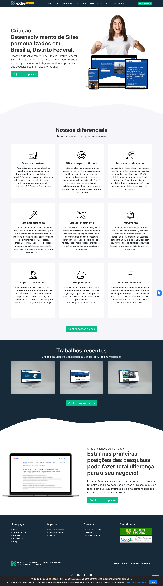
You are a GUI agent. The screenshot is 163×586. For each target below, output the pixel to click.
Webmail (89, 532)
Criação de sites (64, 3)
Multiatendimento (92, 535)
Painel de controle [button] (93, 529)
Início (50, 3)
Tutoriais (52, 535)
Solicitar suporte (56, 532)
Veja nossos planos (24, 74)
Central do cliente (56, 529)
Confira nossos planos (81, 328)
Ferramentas (96, 3)
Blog (108, 3)
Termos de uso (120, 563)
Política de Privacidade (135, 582)
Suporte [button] (118, 3)
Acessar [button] (145, 3)
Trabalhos (81, 3)
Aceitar (153, 582)
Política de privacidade (140, 563)
